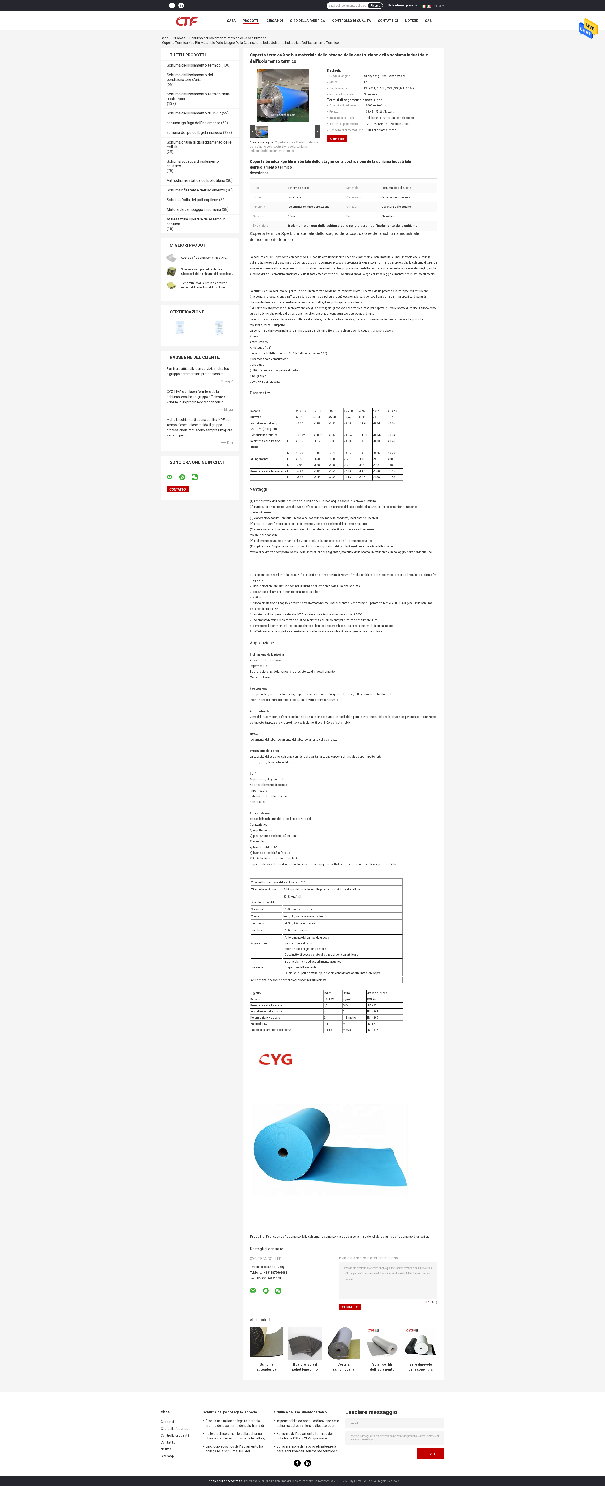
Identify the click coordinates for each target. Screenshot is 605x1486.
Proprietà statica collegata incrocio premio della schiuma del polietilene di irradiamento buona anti (235, 1424)
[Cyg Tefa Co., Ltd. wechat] (197, 477)
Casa (231, 21)
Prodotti (251, 21)
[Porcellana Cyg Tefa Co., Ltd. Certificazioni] (180, 328)
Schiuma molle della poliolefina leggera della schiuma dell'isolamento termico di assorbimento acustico (307, 1449)
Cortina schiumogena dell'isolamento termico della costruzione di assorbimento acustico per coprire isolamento (343, 1367)
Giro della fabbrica (307, 21)
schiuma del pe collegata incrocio (194, 132)
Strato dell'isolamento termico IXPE (204, 257)
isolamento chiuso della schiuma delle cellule (350, 1236)
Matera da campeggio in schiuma (194, 209)
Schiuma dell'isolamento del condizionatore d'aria (190, 77)
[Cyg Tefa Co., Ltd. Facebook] (172, 6)
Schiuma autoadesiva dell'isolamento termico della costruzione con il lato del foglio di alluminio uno (266, 1367)
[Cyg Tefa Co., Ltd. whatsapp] (185, 477)
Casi (428, 21)
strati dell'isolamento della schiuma (296, 1236)
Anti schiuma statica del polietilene (196, 180)
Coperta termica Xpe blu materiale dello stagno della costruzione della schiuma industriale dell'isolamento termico (284, 146)
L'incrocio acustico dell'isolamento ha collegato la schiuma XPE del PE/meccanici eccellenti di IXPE (234, 1449)
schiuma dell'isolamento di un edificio (405, 1236)
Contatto (337, 138)
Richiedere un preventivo (403, 5)
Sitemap (167, 1456)
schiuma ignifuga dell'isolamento (193, 123)
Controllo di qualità (351, 21)
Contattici (388, 21)
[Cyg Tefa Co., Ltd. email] (172, 477)
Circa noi (275, 21)
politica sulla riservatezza (225, 1481)
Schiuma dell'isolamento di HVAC (194, 113)
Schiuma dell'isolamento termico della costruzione (227, 38)
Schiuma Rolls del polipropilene (192, 200)
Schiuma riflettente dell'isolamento (196, 190)
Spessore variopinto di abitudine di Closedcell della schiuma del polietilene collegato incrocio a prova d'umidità (206, 274)
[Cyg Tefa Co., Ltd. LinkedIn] (181, 6)
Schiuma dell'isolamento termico (194, 65)
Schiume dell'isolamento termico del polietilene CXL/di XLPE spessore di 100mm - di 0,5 (305, 1437)
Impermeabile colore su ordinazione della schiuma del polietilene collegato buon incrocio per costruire (308, 1424)
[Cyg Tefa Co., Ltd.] (187, 21)
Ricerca (375, 5)
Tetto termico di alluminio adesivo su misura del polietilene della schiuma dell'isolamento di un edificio (205, 287)
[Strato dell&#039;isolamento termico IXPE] (171, 257)
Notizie (411, 21)
